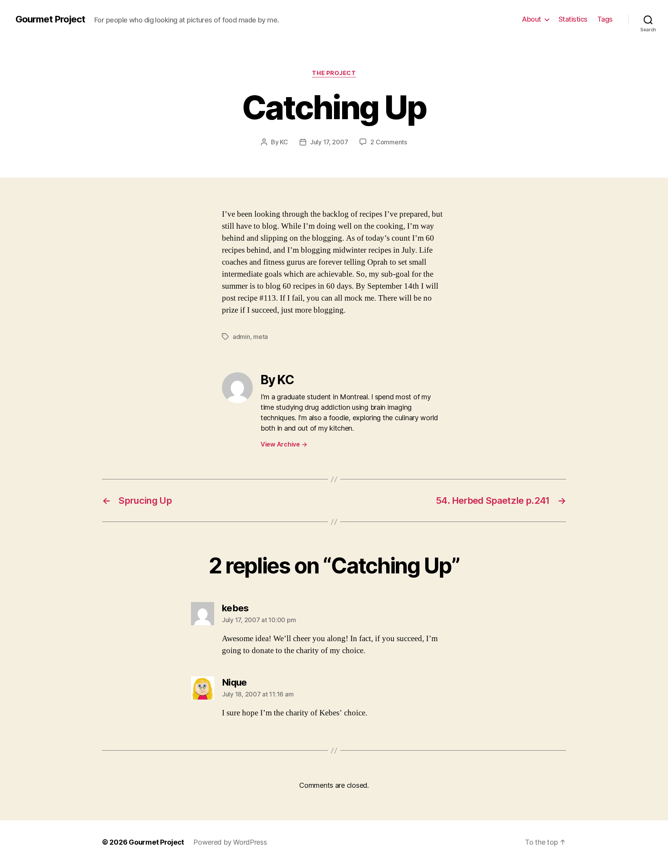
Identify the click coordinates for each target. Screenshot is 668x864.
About (531, 19)
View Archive (284, 444)
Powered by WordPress (230, 842)
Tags (605, 19)
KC (284, 142)
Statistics (573, 19)
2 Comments (388, 142)
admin (241, 336)
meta (260, 336)
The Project (334, 73)
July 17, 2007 (329, 142)
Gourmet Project (50, 19)
